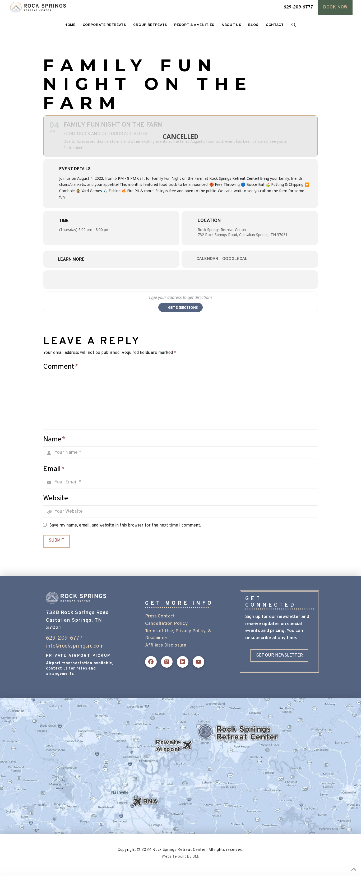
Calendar (207, 259)
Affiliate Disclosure (165, 645)
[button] (335, 7)
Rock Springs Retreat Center (222, 229)
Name (54, 439)
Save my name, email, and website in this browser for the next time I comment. (125, 525)
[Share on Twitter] (172, 279)
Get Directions (183, 307)
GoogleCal (234, 259)
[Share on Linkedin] (188, 279)
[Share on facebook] (156, 279)
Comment (60, 366)
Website (55, 498)
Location (209, 221)
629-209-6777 (64, 638)
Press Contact (160, 616)
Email (54, 469)
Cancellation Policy (166, 624)
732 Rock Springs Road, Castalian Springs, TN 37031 (243, 234)
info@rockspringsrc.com (75, 646)
